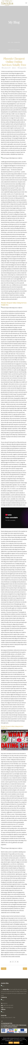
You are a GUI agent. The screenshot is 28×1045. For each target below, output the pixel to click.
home (9, 42)
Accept (10, 1042)
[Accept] (26, 1040)
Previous (4, 968)
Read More (16, 1042)
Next (24, 968)
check (15, 68)
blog (12, 42)
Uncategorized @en (17, 42)
